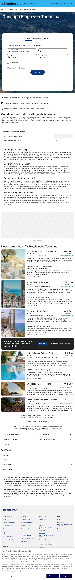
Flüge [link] (11, 9)
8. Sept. (45, 57)
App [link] (4, 543)
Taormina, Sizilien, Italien (20, 52)
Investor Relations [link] (8, 536)
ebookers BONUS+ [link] (8, 540)
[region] (37, 564)
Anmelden (65, 3)
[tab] (28, 38)
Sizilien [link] (22, 9)
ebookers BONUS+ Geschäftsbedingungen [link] (45, 543)
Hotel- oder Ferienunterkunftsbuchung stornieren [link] (64, 524)
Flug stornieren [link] (61, 529)
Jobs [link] (4, 519)
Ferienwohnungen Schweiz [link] (28, 522)
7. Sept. (14, 57)
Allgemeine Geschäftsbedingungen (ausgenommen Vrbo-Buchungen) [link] (45, 528)
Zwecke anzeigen (8, 576)
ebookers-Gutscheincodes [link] (28, 538)
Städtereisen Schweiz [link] (27, 532)
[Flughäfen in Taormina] (19, 439)
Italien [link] (16, 9)
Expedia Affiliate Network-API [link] (10, 532)
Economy (22, 68)
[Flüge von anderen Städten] (55, 439)
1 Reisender (10, 68)
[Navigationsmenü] (72, 3)
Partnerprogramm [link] (8, 525)
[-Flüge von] (19, 444)
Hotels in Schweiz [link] (26, 519)
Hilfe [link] (58, 519)
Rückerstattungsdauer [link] (63, 532)
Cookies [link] (41, 522)
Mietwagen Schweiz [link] (26, 525)
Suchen (37, 72)
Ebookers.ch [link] (4, 9)
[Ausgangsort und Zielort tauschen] (38, 50)
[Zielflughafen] (53, 50)
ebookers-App (39, 109)
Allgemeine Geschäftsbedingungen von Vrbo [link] (46, 535)
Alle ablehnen (52, 576)
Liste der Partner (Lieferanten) (11, 571)
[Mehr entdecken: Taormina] (19, 434)
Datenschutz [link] (42, 519)
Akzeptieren (66, 576)
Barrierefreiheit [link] (43, 540)
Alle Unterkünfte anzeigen (37, 421)
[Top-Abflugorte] (55, 434)
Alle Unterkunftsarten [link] (27, 535)
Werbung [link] (5, 546)
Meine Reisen (55, 3)
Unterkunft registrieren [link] (9, 522)
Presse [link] (5, 529)
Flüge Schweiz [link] (25, 529)
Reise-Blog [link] (24, 541)
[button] (37, 455)
